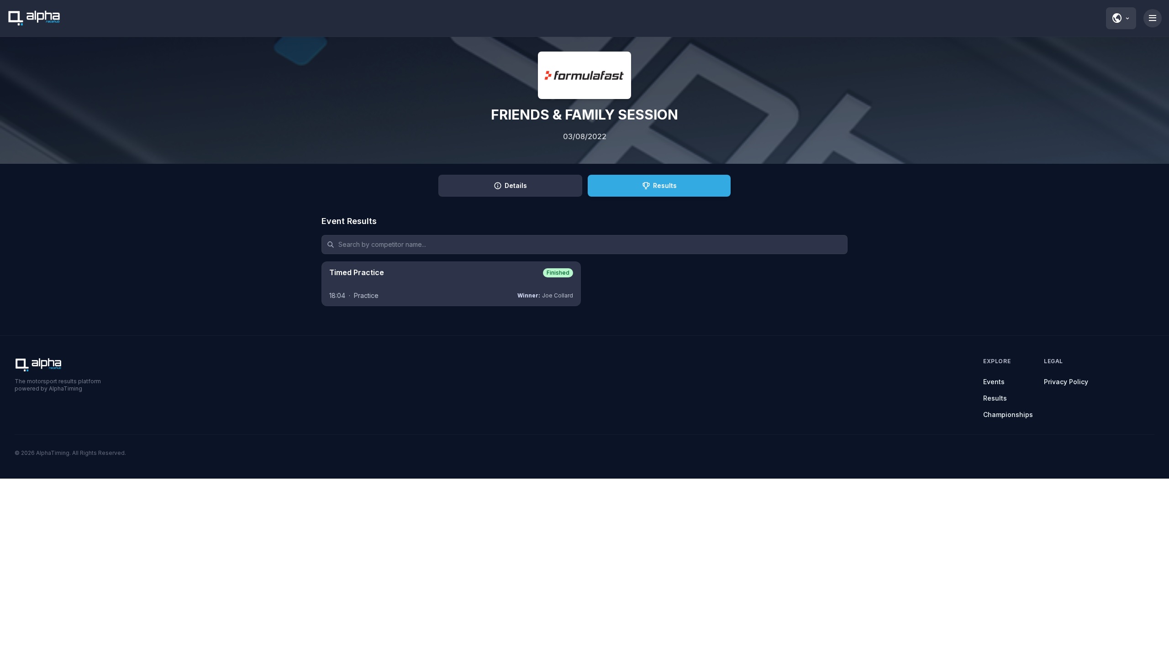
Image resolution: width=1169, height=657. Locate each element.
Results (995, 398)
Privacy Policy (1066, 382)
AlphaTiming (52, 452)
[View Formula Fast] (584, 75)
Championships (1008, 414)
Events (994, 382)
